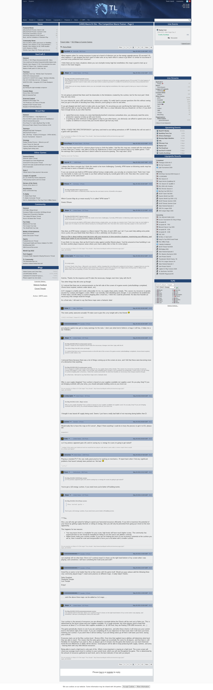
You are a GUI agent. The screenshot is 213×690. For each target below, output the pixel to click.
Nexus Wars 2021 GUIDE (31, 93)
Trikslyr (159, 112)
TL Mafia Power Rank (29, 196)
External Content (29, 99)
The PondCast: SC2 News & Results (34, 102)
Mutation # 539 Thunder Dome (32, 104)
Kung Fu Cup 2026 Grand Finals (168, 239)
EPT (83, 20)
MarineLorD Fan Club (29, 224)
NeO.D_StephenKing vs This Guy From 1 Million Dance (39, 200)
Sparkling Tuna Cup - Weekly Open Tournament (37, 74)
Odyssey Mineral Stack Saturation (33, 146)
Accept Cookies (128, 687)
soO (177, 293)
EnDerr (159, 83)
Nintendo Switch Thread (30, 158)
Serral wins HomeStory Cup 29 (32, 33)
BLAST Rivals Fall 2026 (166, 246)
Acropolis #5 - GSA (164, 229)
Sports (25, 239)
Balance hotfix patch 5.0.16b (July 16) (34, 68)
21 (142, 47)
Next (146, 47)
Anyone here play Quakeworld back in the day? (37, 164)
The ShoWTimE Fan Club (30, 228)
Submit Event (186, 43)
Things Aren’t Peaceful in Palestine (33, 214)
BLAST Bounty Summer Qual (167, 203)
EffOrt (161, 301)
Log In (25, 1)
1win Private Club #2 (165, 256)
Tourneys (26, 72)
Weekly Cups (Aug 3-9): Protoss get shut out (36, 50)
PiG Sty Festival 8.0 (164, 165)
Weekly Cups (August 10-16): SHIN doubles (36, 46)
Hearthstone (27, 189)
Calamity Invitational (164, 244)
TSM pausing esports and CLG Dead (34, 179)
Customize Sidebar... (40, 281)
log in (101, 672)
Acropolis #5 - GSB (164, 232)
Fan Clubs (26, 222)
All (151, 47)
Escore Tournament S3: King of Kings (170, 219)
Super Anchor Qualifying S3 (167, 181)
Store (76, 20)
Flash (160, 299)
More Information (143, 687)
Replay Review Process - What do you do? (36, 142)
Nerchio (178, 290)
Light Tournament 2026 (165, 167)
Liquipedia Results (173, 156)
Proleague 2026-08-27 (165, 162)
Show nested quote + (75, 504)
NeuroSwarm (161, 87)
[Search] (189, 20)
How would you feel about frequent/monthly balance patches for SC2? (40, 62)
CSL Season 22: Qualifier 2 (167, 183)
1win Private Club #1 (165, 266)
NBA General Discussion (30, 247)
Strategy (26, 86)
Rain (160, 298)
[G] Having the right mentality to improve (35, 87)
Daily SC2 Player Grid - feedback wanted (35, 66)
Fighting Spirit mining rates (31, 148)
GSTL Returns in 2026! (30, 48)
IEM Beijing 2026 (164, 249)
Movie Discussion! (28, 233)
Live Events (173, 24)
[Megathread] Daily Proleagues (32, 130)
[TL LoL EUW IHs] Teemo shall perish (34, 177)
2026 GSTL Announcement (31, 76)
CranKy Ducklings (163, 34)
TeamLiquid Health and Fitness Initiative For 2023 (37, 243)
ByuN (160, 290)
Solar (160, 294)
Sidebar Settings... (173, 305)
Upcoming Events (172, 127)
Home (25, 20)
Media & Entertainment (31, 231)
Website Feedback (40, 285)
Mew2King (160, 114)
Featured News (28, 28)
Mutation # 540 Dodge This (31, 100)
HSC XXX (161, 234)
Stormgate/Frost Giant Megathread (33, 160)
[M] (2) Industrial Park (29, 95)
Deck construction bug (30, 190)
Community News (29, 41)
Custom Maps (28, 91)
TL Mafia (26, 194)
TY (160, 291)
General (26, 58)
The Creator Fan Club (29, 226)
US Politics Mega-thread (30, 210)
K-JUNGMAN (163, 176)
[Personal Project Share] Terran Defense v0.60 (37, 125)
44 (56, 35)
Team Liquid (170, 1)
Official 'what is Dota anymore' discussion (35, 172)
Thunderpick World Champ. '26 (168, 259)
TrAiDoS (55, 271)
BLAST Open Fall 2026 (165, 193)
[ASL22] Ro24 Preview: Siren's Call (33, 30)
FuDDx (55, 275)
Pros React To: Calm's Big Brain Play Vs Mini (36, 123)
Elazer (178, 296)
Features (68, 20)
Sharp (177, 302)
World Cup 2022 (28, 251)
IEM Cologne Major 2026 (166, 211)
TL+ (89, 20)
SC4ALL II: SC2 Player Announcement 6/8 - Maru (37, 60)
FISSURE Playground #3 (166, 274)
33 (56, 42)
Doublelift (160, 100)
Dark (160, 293)
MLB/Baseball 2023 (29, 245)
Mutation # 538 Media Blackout (32, 106)
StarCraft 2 (40, 54)
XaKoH (159, 104)
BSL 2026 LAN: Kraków (166, 186)
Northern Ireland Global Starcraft (33, 263)
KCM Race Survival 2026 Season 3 (169, 174)
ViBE (158, 110)
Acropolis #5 (162, 222)
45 (56, 48)
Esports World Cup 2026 (166, 196)
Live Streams (172, 78)
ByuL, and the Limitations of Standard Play (35, 37)
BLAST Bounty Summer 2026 (167, 201)
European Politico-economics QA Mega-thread (37, 212)
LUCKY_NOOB (53, 273)
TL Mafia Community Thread (31, 198)
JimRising (160, 91)
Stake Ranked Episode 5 (166, 251)
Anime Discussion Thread (30, 235)
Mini (177, 301)
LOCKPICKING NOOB (30, 273)
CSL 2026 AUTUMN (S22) (166, 217)
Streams (48, 20)
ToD (158, 106)
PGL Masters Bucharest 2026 (168, 254)
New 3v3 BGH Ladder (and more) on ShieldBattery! (38, 42)
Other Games (40, 152)
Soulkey (178, 299)
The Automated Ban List (30, 261)
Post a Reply (67, 47)
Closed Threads (40, 289)
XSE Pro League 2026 (165, 208)
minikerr (159, 94)
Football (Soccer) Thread (30, 241)
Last (160, 302)
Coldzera (160, 102)
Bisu (177, 298)
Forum (31, 20)
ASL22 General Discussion (31, 121)
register (110, 672)
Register (31, 1)
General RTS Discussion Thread (33, 162)
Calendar (40, 20)
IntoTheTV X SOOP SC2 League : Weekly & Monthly (38, 78)
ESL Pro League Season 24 (167, 261)
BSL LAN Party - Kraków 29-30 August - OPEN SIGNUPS (40, 134)
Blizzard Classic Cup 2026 (166, 227)
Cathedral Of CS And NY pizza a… (33, 275)
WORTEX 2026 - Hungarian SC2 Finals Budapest (38, 82)
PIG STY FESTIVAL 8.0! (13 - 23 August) (35, 80)
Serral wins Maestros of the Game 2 (34, 35)
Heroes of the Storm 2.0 (30, 185)
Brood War (40, 111)
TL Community (28, 259)
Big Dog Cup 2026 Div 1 (166, 191)
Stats (160, 296)
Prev (120, 47)
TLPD (173, 281)
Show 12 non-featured (163, 123)
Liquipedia (179, 1)
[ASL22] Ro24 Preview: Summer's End (34, 31)
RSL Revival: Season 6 (165, 188)
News (40, 24)
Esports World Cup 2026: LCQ (168, 198)
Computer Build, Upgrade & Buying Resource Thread (39, 256)
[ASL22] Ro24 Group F (30, 132)
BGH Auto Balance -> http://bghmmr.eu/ (34, 116)
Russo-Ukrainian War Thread (32, 218)
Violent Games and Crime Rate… (33, 271)
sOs (177, 291)
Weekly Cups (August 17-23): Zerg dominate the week (38, 44)
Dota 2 (25, 170)
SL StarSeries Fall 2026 (166, 271)
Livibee (159, 108)
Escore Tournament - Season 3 (32, 137)
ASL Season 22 (163, 179)
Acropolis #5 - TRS (164, 224)
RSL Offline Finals (164, 242)
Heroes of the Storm (30, 183)
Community (40, 204)
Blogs (40, 267)
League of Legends (29, 176)
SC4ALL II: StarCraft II (165, 237)
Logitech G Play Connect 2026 (168, 269)
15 (56, 33)
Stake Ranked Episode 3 (166, 206)
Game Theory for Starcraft (31, 144)
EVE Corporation (28, 167)
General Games (28, 156)
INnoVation (179, 294)
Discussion (174, 38)
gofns (159, 98)
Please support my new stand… (32, 278)
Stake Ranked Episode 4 (166, 264)
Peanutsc (55, 277)
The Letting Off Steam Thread (32, 216)
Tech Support (27, 254)
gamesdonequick (164, 120)
